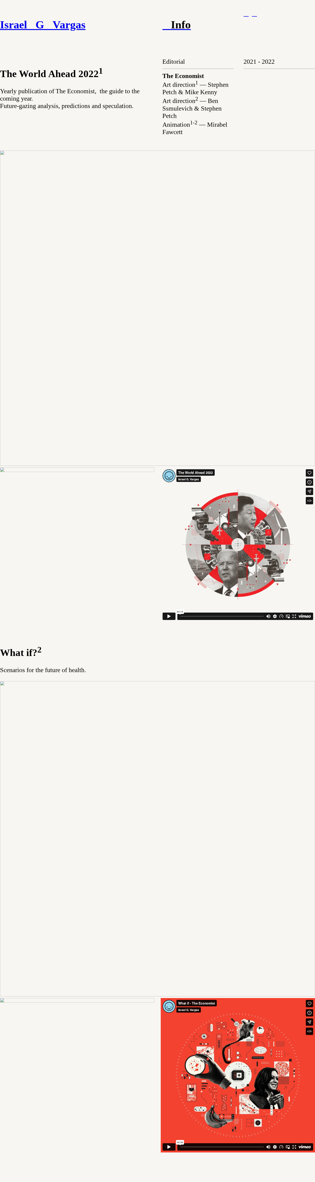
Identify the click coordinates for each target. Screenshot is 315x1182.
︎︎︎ (176, 24)
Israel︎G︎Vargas (43, 24)
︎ (246, 13)
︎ (254, 13)
